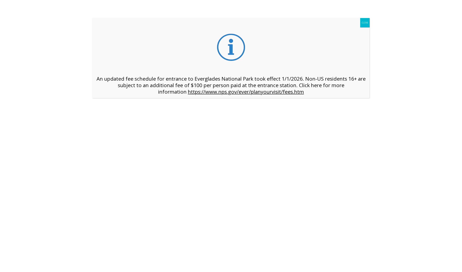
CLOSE (365, 22)
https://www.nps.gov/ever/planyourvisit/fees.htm (246, 91)
